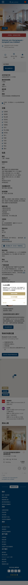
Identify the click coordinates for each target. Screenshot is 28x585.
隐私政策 (4, 303)
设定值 (14, 300)
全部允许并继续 (14, 293)
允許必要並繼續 (14, 297)
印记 (24, 303)
